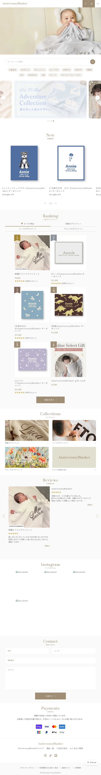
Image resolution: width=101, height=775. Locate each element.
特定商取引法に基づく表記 (48, 768)
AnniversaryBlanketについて (31, 748)
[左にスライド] (45, 203)
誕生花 (13, 70)
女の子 (79, 70)
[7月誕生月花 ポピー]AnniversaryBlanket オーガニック (70, 189)
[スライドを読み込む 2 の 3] (50, 50)
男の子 (67, 70)
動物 (90, 70)
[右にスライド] (56, 203)
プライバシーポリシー (27, 768)
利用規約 (78, 768)
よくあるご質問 (76, 748)
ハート (54, 75)
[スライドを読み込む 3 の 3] (54, 50)
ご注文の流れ (61, 748)
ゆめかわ (33, 75)
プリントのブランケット (73, 229)
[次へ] (97, 97)
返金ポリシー (66, 768)
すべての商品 (29, 224)
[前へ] (3, 97)
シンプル (54, 70)
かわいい (26, 70)
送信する (49, 696)
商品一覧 (50, 748)
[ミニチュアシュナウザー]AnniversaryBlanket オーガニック (23, 189)
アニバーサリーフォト (72, 75)
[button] (86, 3)
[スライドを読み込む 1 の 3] (47, 50)
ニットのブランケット (27, 229)
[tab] (47, 120)
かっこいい (40, 70)
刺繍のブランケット (73, 224)
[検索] (92, 61)
